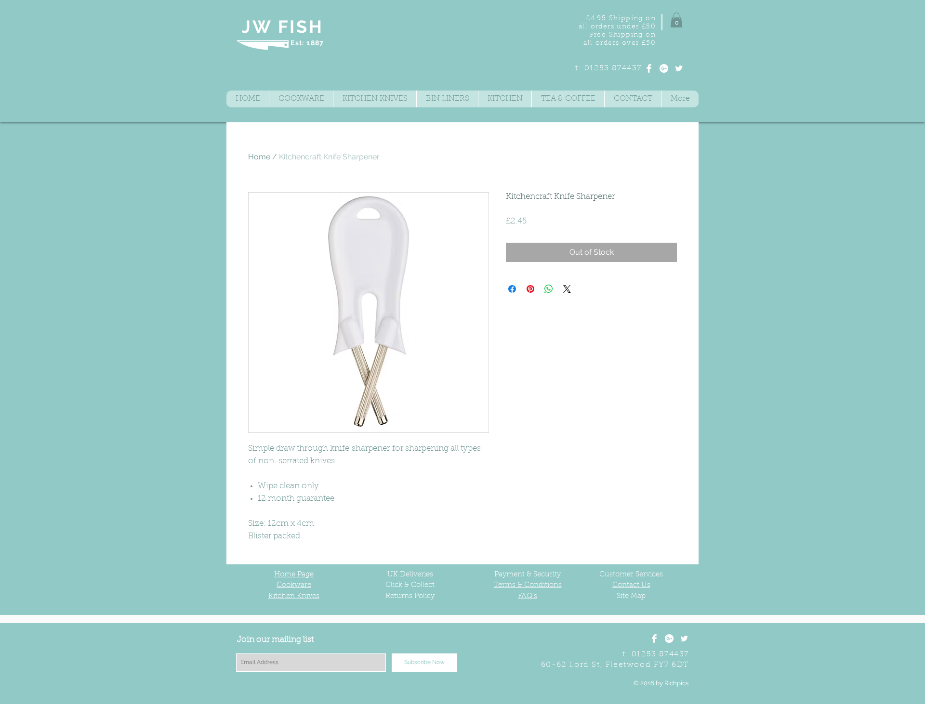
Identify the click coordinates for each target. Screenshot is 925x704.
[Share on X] (567, 289)
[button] (676, 20)
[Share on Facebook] (512, 289)
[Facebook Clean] (649, 68)
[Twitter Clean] (678, 68)
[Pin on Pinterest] (530, 289)
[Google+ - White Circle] (664, 68)
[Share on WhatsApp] (549, 289)
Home (259, 156)
